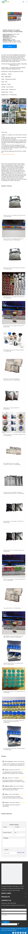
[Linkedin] (16, 933)
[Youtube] (20, 933)
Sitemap (14, 930)
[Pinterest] (25, 933)
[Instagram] (23, 933)
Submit (6, 849)
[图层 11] (11, 873)
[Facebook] (13, 933)
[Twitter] (18, 933)
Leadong (9, 930)
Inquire (10, 46)
